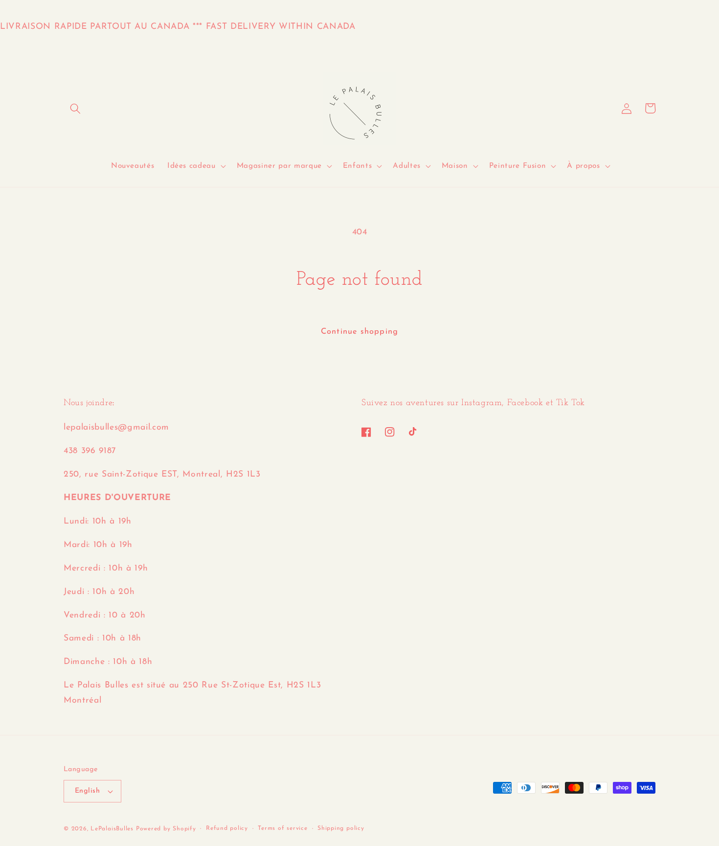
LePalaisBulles (112, 829)
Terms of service (282, 828)
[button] (75, 108)
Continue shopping (359, 332)
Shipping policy (340, 828)
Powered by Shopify (166, 829)
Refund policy (227, 828)
